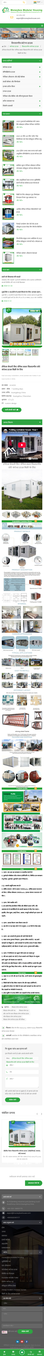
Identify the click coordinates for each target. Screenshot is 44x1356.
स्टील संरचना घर (8, 101)
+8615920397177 (13, 1217)
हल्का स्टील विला (9, 86)
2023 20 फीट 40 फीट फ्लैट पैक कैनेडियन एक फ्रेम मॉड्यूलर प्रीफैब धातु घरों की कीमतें (29, 138)
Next (41, 1114)
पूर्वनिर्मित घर (6, 1261)
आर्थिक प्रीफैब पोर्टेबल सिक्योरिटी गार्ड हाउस (28, 210)
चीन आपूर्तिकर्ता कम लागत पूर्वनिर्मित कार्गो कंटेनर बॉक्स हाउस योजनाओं (28, 181)
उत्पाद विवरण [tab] (8, 422)
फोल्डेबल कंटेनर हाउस (9, 1269)
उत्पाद (4, 1231)
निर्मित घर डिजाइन (8, 1273)
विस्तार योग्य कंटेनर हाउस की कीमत (14, 1020)
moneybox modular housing (13, 1257)
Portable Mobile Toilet (10, 1277)
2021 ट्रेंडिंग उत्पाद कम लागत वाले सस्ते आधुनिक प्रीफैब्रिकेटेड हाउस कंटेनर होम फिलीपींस (29, 152)
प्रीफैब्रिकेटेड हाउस (9, 72)
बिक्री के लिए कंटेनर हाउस (11, 1294)
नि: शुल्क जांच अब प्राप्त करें (22, 1352)
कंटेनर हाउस (7, 67)
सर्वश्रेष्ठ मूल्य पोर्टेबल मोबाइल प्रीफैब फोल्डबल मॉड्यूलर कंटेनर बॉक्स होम (28, 167)
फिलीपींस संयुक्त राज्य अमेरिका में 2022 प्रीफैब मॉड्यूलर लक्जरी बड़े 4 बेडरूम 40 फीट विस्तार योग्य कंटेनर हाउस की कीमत (29, 240)
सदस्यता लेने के (33, 1183)
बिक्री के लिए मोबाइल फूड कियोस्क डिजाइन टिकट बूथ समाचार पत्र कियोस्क (27, 196)
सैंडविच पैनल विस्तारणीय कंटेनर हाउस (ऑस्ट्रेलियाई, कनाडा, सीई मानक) (22, 1152)
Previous (37, 1114)
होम (5, 46)
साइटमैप (5, 1244)
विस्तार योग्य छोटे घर (9, 1011)
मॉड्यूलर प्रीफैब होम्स (9, 1285)
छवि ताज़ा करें (12, 1331)
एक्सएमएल (6, 1248)
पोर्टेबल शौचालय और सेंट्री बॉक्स (14, 77)
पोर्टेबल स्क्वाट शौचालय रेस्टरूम (26, 253)
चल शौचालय (6, 1265)
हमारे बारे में (6, 1239)
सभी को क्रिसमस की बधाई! (11, 277)
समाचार (4, 1235)
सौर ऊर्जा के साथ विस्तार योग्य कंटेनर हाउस (16, 1014)
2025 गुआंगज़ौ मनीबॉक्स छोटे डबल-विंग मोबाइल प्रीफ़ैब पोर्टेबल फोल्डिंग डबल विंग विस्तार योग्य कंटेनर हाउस (28, 123)
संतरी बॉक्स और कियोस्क (11, 81)
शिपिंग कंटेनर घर (7, 1281)
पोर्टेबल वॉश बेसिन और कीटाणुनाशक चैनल (17, 96)
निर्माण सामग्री (8, 106)
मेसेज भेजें (12, 1099)
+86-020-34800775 (15, 1208)
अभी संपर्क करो (10, 410)
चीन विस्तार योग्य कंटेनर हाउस (12, 1017)
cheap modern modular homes (14, 1290)
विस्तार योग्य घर (23, 1011)
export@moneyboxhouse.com (28, 18)
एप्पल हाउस (7, 91)
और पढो (19, 127)
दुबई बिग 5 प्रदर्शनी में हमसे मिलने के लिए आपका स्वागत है (22, 292)
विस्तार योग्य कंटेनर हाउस (19, 1007)
